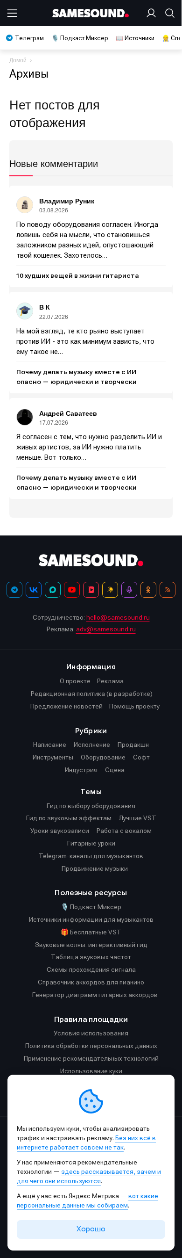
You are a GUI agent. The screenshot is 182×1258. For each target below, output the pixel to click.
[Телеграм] (14, 590)
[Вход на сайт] (153, 13)
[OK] (148, 590)
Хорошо (91, 1229)
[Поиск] (168, 13)
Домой (18, 60)
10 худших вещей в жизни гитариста (77, 276)
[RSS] (167, 590)
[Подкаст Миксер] (129, 590)
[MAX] (53, 590)
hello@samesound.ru (118, 617)
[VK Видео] (91, 590)
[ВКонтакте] (34, 590)
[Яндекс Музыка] (110, 590)
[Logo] (91, 13)
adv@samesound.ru (106, 629)
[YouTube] (72, 590)
